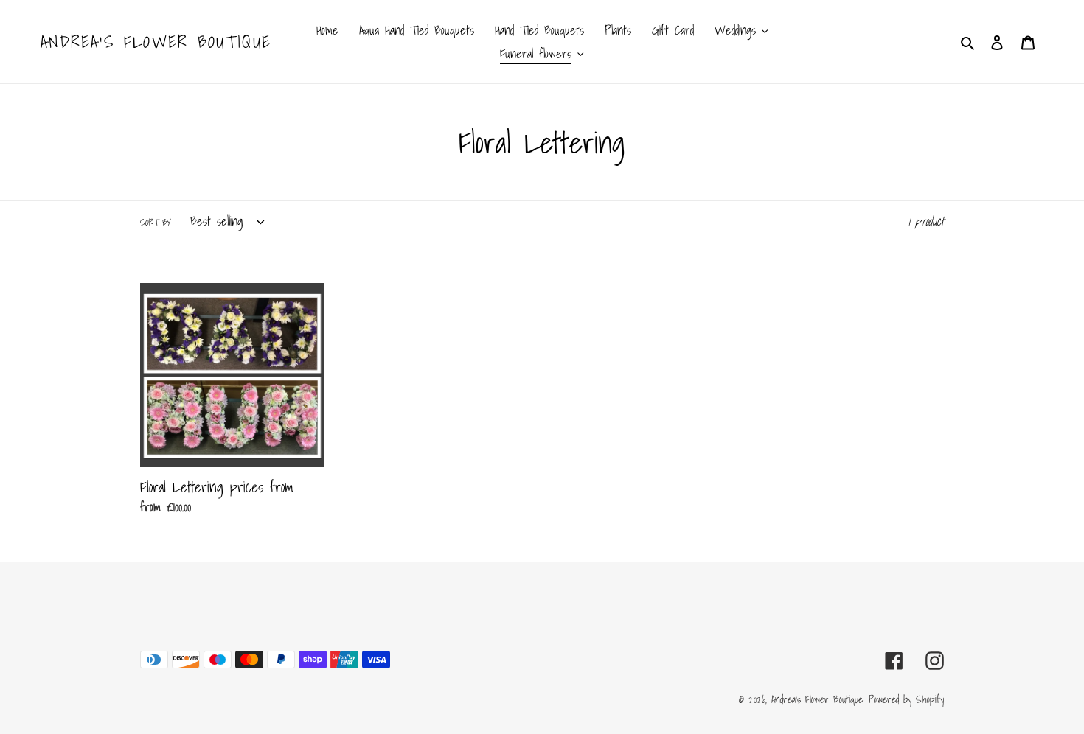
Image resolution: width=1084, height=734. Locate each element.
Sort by (155, 222)
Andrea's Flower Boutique (156, 42)
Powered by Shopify (906, 699)
